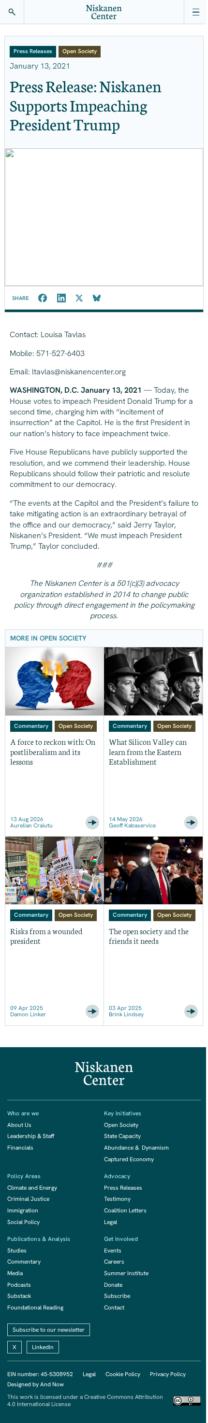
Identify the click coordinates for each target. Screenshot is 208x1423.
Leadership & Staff (30, 1136)
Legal (110, 1222)
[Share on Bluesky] (97, 298)
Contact (114, 1307)
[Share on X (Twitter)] (79, 298)
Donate (113, 1285)
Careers (114, 1262)
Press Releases (123, 1188)
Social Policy (23, 1222)
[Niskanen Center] (104, 12)
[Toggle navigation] (196, 12)
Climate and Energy (32, 1188)
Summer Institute (126, 1273)
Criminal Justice (28, 1199)
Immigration (22, 1210)
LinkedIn (43, 1347)
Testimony (117, 1199)
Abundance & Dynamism (136, 1148)
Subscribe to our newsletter (49, 1330)
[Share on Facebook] (42, 298)
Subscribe (117, 1296)
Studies (17, 1250)
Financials (20, 1148)
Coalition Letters (125, 1210)
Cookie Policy (122, 1374)
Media (15, 1273)
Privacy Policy (168, 1374)
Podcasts (19, 1285)
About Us (19, 1125)
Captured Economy (129, 1159)
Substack (19, 1296)
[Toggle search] (12, 12)
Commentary (24, 1262)
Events (112, 1250)
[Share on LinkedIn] (61, 298)
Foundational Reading (35, 1307)
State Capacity (122, 1136)
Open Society (121, 1125)
